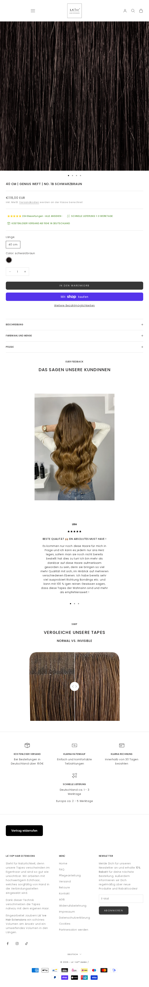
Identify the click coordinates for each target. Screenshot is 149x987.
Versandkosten (29, 202)
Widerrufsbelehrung (73, 905)
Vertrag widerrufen (24, 830)
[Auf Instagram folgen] (17, 943)
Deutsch (73, 954)
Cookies (65, 924)
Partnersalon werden (73, 930)
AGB (62, 899)
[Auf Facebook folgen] (7, 943)
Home (63, 863)
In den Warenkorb (74, 285)
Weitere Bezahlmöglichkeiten (74, 305)
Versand (65, 881)
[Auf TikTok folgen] (26, 943)
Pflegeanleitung (70, 875)
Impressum (67, 911)
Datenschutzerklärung (74, 918)
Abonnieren (113, 910)
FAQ (62, 869)
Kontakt (64, 893)
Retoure (64, 887)
